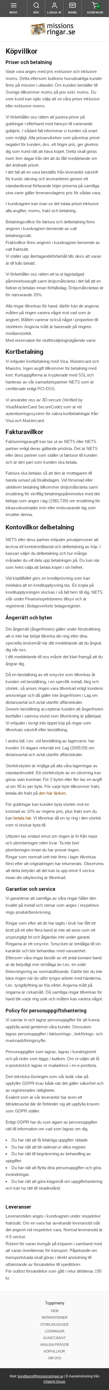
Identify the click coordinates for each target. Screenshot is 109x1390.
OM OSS (54, 1358)
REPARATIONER (55, 1318)
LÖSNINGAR (55, 1331)
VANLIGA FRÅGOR (54, 1345)
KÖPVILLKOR (54, 1351)
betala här (22, 818)
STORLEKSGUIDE (54, 1325)
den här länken (52, 793)
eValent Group (54, 1382)
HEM (54, 1311)
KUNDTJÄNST (54, 1338)
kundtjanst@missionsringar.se (40, 1376)
